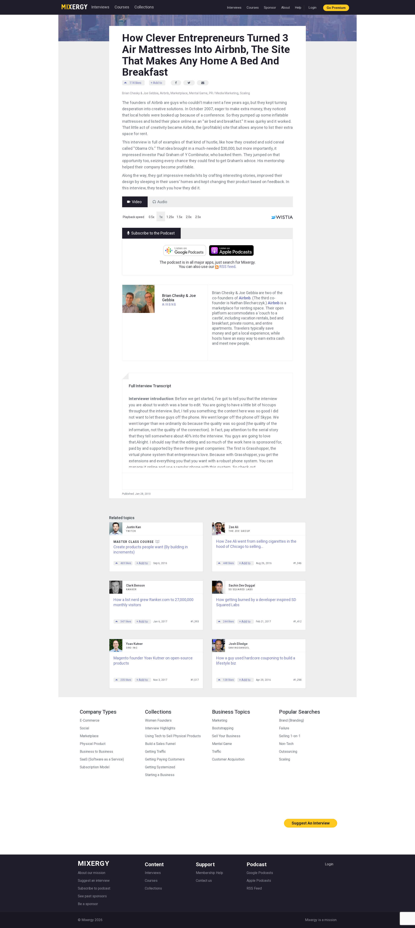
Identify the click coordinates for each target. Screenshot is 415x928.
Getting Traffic (155, 751)
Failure (284, 728)
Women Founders (158, 720)
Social (84, 728)
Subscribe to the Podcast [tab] (153, 233)
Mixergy (75, 5)
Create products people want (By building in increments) (150, 549)
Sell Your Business (226, 736)
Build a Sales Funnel (160, 744)
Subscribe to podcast (94, 888)
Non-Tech (286, 744)
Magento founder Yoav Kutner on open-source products (153, 660)
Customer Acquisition (228, 759)
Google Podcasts (260, 873)
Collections (144, 7)
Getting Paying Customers (165, 759)
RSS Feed (254, 888)
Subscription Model (94, 767)
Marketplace (179, 93)
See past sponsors (92, 896)
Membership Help (209, 873)
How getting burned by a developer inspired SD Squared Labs (256, 602)
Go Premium (336, 8)
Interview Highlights (160, 728)
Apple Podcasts (259, 881)
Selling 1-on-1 (289, 736)
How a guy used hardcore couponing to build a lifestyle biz (255, 660)
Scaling (245, 93)
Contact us (204, 881)
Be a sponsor (88, 904)
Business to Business (96, 751)
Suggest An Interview (311, 823)
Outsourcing (288, 751)
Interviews (100, 7)
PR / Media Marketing (223, 93)
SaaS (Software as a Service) (102, 759)
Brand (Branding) (291, 720)
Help (298, 8)
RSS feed (227, 266)
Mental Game (198, 93)
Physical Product (92, 744)
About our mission (91, 873)
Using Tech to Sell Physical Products (173, 736)
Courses (122, 7)
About (285, 8)
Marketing (219, 720)
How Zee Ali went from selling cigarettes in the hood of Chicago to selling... (256, 544)
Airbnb (164, 93)
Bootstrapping (222, 728)
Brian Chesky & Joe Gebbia (140, 93)
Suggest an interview (94, 881)
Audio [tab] (162, 201)
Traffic (216, 751)
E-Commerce (89, 720)
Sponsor (270, 8)
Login (312, 8)
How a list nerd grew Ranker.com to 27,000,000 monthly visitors (153, 602)
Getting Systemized (160, 767)
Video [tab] (137, 201)
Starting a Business (159, 775)
